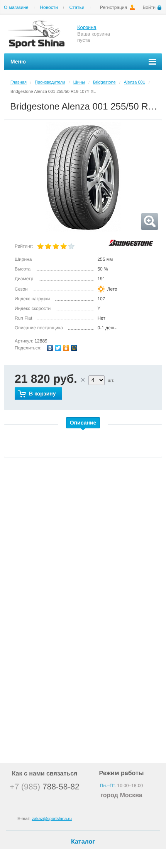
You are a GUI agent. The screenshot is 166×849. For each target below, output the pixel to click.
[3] (56, 246)
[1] (40, 246)
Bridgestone (104, 82)
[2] (48, 246)
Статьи (77, 7)
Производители (50, 82)
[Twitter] (58, 348)
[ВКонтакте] (50, 348)
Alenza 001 (134, 82)
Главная (18, 82)
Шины (79, 82)
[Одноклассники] (66, 348)
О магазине (16, 7)
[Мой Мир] (74, 348)
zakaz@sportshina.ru (52, 818)
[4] (64, 246)
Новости (49, 7)
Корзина (87, 27)
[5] (71, 246)
